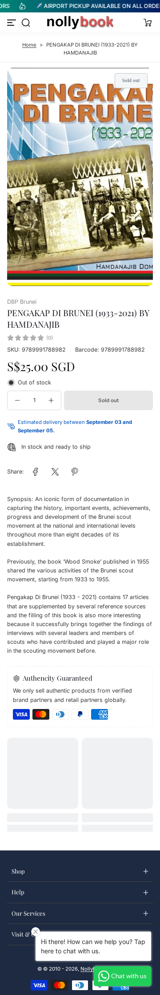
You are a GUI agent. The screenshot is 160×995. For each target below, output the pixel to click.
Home (29, 45)
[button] (26, 22)
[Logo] (80, 22)
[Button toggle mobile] (12, 22)
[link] (36, 472)
